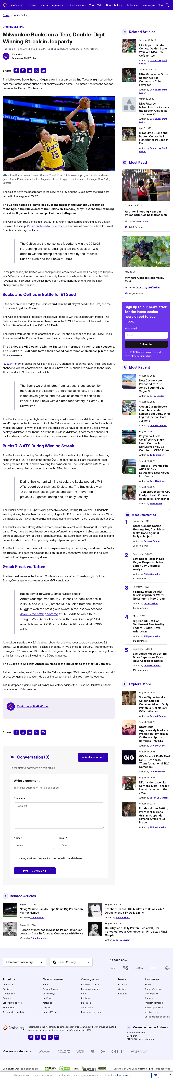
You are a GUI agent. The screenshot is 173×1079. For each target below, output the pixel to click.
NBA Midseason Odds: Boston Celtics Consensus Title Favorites (153, 79)
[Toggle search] (167, 5)
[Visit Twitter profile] (30, 1037)
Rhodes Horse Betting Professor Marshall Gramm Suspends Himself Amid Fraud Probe (153, 815)
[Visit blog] (56, 1037)
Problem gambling (154, 1003)
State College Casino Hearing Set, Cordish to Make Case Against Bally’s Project (149, 531)
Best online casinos (91, 984)
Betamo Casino (50, 989)
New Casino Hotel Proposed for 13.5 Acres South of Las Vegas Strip (151, 386)
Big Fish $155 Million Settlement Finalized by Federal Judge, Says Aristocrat (149, 626)
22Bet (45, 984)
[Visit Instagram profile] (50, 1037)
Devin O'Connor (158, 425)
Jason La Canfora (159, 797)
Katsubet (47, 1003)
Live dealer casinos (91, 1012)
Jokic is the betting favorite (39, 614)
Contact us (8, 984)
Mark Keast (156, 503)
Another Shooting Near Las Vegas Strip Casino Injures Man (146, 213)
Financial (43, 5)
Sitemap (149, 998)
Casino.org (144, 1068)
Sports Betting (114, 5)
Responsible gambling (14, 1012)
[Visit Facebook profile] (37, 1037)
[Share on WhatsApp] (23, 70)
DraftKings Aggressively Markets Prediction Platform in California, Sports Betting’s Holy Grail (153, 734)
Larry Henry (141, 221)
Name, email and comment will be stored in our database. (50, 858)
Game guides (90, 979)
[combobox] (24, 962)
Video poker (87, 1007)
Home (148, 984)
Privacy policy (151, 993)
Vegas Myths (96, 5)
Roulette (85, 998)
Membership (9, 993)
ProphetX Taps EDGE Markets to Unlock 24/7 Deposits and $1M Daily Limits (134, 910)
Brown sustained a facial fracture (47, 226)
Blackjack (86, 1003)
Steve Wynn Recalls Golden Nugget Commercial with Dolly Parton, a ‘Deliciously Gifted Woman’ (153, 704)
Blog (160, 5)
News (33, 5)
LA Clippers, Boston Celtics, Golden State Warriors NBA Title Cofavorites (153, 50)
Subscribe (146, 344)
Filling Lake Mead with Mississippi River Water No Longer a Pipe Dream (149, 595)
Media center (151, 1012)
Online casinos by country (157, 1016)
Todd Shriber (157, 455)
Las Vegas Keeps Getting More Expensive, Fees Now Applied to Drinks (150, 657)
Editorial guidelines (154, 1007)
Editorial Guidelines (12, 1003)
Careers (7, 998)
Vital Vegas (148, 5)
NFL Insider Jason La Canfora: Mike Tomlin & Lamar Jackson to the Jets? (154, 788)
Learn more (124, 1075)
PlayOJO (47, 1007)
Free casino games (90, 989)
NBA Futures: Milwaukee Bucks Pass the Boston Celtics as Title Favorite (154, 109)
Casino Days (49, 993)
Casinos (122, 989)
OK (155, 1075)
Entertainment (132, 5)
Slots (83, 993)
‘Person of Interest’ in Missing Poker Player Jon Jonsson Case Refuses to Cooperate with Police (51, 931)
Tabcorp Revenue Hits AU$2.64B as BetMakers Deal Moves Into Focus (154, 471)
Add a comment (93, 757)
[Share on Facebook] (16, 70)
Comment (20, 798)
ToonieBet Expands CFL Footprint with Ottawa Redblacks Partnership (154, 495)
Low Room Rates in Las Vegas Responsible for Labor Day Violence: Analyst (148, 564)
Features (122, 993)
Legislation (57, 5)
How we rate (9, 1007)
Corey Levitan (157, 396)
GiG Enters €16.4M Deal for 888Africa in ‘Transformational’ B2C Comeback (154, 762)
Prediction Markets (76, 5)
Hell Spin (47, 998)
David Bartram (157, 481)
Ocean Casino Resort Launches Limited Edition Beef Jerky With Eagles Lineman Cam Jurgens (154, 413)
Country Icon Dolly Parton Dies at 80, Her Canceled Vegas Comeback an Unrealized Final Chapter (136, 931)
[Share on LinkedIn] (29, 70)
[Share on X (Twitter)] (36, 70)
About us (9, 979)
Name (18, 837)
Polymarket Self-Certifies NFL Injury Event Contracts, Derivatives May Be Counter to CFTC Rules (154, 443)
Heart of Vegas (50, 1012)
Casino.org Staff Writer (24, 58)
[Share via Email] (43, 70)
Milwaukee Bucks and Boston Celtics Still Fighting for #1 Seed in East (153, 138)
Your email (131, 328)
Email (63, 837)
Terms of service (153, 989)
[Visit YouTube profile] (43, 1037)
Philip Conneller (152, 574)
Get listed (7, 989)
